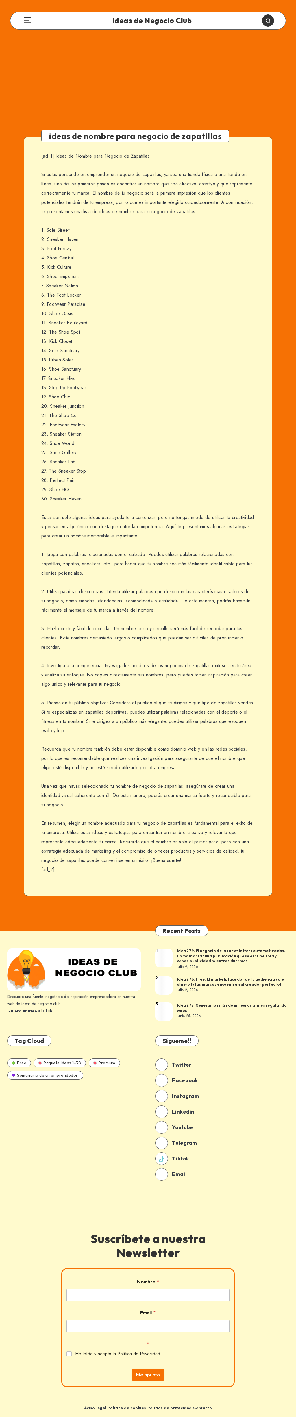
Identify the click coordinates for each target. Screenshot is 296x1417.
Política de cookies (127, 1408)
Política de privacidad (169, 1408)
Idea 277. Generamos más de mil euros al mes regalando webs (232, 1008)
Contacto (202, 1408)
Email (148, 1313)
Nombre (148, 1282)
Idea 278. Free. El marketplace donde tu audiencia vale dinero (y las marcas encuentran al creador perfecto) (230, 982)
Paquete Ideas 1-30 (62, 1062)
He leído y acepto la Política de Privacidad (117, 1354)
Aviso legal (95, 1408)
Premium (107, 1062)
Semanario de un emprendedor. (48, 1075)
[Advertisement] (148, 84)
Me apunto (148, 1375)
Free (21, 1062)
